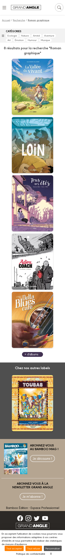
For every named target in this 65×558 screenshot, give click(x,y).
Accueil (6, 20)
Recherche (19, 20)
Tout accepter (14, 548)
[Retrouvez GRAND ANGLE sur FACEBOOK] (20, 518)
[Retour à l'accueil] (26, 7)
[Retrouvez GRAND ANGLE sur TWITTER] (37, 518)
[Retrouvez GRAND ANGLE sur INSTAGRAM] (28, 518)
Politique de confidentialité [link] (30, 553)
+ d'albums (31, 354)
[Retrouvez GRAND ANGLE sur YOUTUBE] (45, 518)
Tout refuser (33, 548)
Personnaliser (53, 548)
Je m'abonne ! (32, 496)
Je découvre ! (42, 458)
